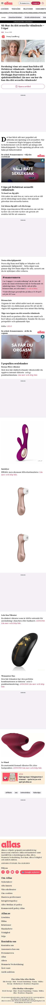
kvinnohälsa (25, 793)
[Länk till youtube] (12, 872)
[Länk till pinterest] (17, 872)
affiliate (9, 793)
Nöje (3, 936)
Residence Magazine (31, 984)
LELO (9, 326)
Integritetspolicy (9, 901)
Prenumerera (24, 3)
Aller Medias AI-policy (11, 904)
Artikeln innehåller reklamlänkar (23, 21)
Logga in (36, 3)
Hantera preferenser (11, 897)
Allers (4, 960)
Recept (9, 984)
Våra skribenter (8, 889)
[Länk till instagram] (7, 872)
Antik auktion (8, 972)
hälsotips (37, 793)
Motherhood (18, 984)
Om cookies (6, 893)
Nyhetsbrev (6, 882)
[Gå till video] (41, 155)
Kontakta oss (7, 945)
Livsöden (5, 917)
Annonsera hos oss (10, 949)
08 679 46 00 (28, 1002)
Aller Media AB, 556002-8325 (21, 1001)
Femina (34, 982)
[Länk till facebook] (3, 872)
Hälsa (4, 921)
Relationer (28, 9)
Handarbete (6, 928)
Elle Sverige (7, 982)
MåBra (40, 982)
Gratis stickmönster (32, 17)
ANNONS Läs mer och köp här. (27, 768)
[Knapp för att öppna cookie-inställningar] (43, 3)
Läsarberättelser (15, 17)
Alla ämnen (6, 885)
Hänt (14, 982)
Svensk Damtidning (24, 982)
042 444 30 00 (27, 997)
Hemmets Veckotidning (12, 964)
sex (2, 32)
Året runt (5, 968)
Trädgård (16, 9)
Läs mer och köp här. (28, 375)
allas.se (33, 999)
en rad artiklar (31, 289)
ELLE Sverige (7, 991)
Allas (3, 957)
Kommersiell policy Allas (13, 908)
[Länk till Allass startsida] (11, 3)
